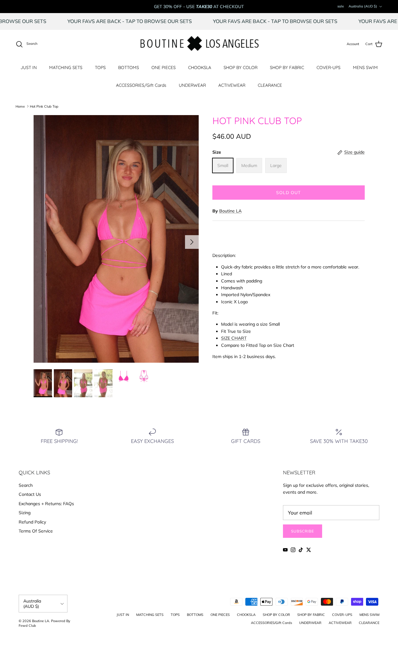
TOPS (100, 67)
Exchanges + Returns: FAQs (46, 503)
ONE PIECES (163, 67)
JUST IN (29, 67)
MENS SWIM (365, 67)
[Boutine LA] (199, 44)
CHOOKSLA (199, 67)
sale (340, 6)
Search (26, 485)
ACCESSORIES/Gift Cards (141, 85)
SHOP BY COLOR (240, 67)
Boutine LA (230, 211)
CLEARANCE (270, 85)
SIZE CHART (234, 338)
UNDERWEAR (192, 85)
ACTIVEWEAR (231, 85)
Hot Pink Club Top (44, 106)
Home (20, 106)
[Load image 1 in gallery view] (116, 239)
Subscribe (302, 531)
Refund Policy (32, 522)
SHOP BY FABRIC (287, 67)
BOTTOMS (128, 67)
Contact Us (30, 494)
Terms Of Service (36, 531)
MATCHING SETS (65, 67)
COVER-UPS (328, 67)
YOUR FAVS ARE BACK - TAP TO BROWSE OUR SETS (146, 21)
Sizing (24, 512)
